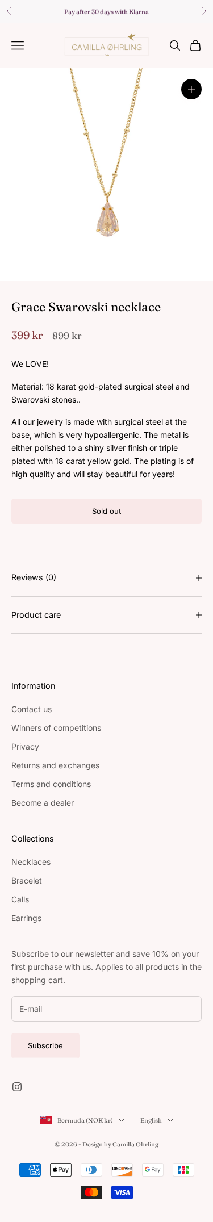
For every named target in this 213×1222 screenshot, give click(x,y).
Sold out (106, 511)
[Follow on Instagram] (17, 1087)
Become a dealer (42, 802)
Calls (20, 899)
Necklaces (31, 862)
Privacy (25, 746)
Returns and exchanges (55, 765)
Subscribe (45, 1045)
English (151, 1120)
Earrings (26, 918)
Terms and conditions (51, 784)
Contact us (31, 709)
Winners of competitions (56, 728)
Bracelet (26, 880)
